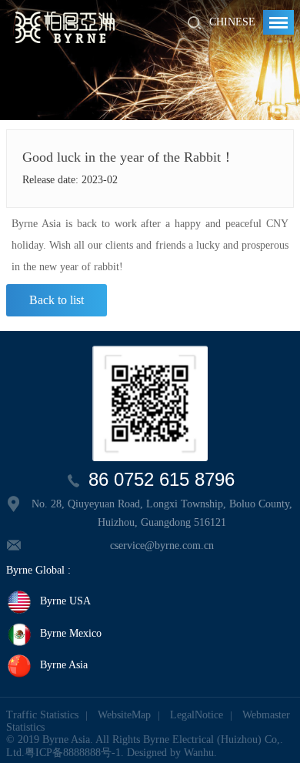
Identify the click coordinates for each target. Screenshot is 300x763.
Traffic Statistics (42, 715)
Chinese (232, 22)
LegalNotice (196, 715)
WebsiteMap (124, 715)
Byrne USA (65, 601)
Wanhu (199, 752)
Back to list (56, 299)
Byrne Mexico (71, 633)
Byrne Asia (64, 665)
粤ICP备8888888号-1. (74, 752)
